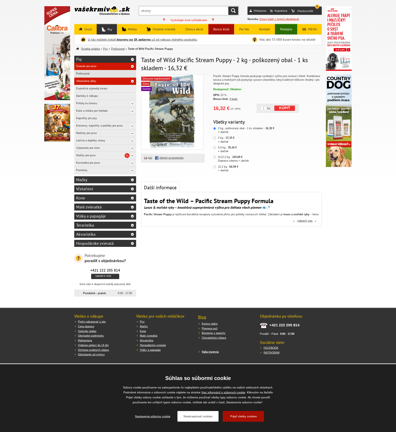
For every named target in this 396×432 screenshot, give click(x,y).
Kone (80, 198)
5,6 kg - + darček (227, 149)
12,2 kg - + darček (228, 168)
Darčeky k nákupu (87, 95)
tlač (150, 157)
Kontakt (264, 29)
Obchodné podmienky (91, 335)
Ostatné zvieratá (163, 29)
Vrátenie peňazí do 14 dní (93, 345)
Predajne (286, 29)
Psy (109, 29)
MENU (312, 29)
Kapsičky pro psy (86, 118)
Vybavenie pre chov (88, 147)
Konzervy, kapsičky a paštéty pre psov (99, 125)
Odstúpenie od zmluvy (91, 354)
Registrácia (281, 10)
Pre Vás (244, 29)
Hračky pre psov (86, 155)
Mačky (132, 29)
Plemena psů (209, 328)
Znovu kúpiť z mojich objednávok (279, 19)
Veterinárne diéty (86, 81)
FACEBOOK (271, 347)
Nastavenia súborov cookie (152, 416)
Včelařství (84, 189)
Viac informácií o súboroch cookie (223, 392)
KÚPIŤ (284, 108)
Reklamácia (85, 340)
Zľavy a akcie (194, 29)
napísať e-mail (103, 276)
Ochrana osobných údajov (93, 350)
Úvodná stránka (90, 48)
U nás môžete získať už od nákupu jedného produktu (142, 39)
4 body (234, 99)
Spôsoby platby (87, 331)
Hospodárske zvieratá (95, 243)
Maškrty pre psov (86, 133)
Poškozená (118, 48)
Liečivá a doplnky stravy (90, 140)
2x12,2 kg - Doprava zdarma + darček (233, 158)
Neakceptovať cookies (198, 416)
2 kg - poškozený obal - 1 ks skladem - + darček (246, 130)
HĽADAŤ (233, 11)
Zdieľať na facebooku (171, 157)
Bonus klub (221, 29)
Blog (202, 317)
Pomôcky (81, 170)
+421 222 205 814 (105, 270)
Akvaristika (85, 234)
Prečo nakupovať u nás (92, 321)
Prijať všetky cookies (243, 416)
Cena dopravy (86, 326)
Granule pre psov (86, 66)
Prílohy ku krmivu (86, 103)
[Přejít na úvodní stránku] (102, 11)
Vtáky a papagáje (91, 216)
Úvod (88, 29)
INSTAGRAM (271, 352)
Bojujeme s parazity (213, 333)
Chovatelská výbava (214, 337)
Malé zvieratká (89, 207)
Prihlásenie (260, 10)
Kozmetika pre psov (88, 162)
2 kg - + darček (226, 139)
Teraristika (85, 225)
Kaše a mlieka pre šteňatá (91, 110)
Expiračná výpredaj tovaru (91, 88)
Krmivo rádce (210, 323)
